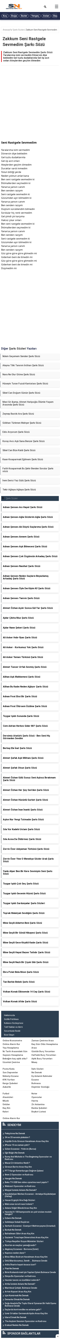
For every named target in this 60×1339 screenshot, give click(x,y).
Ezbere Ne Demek (13, 1218)
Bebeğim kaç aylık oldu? (15, 1058)
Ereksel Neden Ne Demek (17, 1325)
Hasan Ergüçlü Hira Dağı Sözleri (20, 1200)
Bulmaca (36, 1083)
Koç (5, 15)
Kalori (6, 1111)
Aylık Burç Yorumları (41, 1058)
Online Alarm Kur (11, 1044)
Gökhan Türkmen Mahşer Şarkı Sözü (21, 422)
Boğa (14, 15)
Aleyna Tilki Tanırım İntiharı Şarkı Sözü (23, 365)
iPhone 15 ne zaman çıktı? (17, 1145)
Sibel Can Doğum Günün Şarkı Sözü (21, 392)
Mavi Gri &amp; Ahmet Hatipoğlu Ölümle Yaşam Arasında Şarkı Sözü (27, 403)
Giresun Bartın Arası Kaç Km (18, 1167)
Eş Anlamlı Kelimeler (41, 1076)
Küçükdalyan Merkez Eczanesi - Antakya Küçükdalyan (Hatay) (30, 1195)
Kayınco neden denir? (15, 1253)
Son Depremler (10, 1072)
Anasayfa (7, 30)
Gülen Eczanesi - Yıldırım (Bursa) (20, 1149)
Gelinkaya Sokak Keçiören (17, 1222)
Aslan (46, 15)
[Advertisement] (30, 106)
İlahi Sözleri (37, 1069)
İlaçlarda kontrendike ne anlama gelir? (23, 1309)
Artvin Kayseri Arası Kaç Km (18, 1291)
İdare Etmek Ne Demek (15, 1317)
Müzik (6, 1101)
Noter (34, 1093)
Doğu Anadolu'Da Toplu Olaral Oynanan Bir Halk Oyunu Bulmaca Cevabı (30, 1304)
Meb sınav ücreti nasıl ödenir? (19, 1204)
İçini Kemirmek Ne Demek (16, 1295)
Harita (34, 1101)
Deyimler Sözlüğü (40, 1087)
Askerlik (7, 1087)
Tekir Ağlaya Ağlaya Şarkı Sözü (19, 489)
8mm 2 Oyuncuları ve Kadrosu (19, 1174)
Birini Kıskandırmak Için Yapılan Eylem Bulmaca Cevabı (30, 1272)
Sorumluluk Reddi (12, 1031)
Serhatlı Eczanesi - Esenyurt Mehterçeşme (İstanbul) (30, 1226)
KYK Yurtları (9, 1079)
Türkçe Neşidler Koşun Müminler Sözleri (24, 1241)
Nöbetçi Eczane (10, 1076)
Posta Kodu (9, 1069)
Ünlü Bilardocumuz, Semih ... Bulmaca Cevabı (26, 1261)
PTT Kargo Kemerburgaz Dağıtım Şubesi (24, 1171)
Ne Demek (36, 1072)
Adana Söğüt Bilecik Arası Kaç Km (21, 1208)
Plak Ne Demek (12, 1268)
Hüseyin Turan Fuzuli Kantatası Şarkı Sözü (25, 383)
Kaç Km (6, 1108)
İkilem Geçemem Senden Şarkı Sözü (21, 356)
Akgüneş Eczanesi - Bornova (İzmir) (22, 1249)
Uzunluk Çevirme (11, 1062)
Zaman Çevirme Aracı (42, 1040)
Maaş (34, 1062)
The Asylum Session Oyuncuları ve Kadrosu (25, 1321)
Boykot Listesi (38, 1111)
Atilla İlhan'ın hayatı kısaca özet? (20, 1264)
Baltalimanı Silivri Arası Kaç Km (19, 1233)
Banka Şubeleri (39, 1108)
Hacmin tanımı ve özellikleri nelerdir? (22, 1280)
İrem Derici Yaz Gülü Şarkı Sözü (19, 480)
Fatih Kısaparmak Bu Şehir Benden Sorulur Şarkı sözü (27, 470)
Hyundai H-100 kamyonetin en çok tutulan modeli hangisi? (28, 1213)
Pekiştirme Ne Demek (15, 1133)
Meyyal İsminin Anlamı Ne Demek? (21, 1190)
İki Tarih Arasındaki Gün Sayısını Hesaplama (15, 1053)
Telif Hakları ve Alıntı (13, 1027)
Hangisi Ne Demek (13, 1178)
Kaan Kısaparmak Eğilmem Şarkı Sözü (22, 459)
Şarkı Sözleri (18, 30)
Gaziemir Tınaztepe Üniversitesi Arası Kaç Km (26, 1237)
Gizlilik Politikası (11, 1019)
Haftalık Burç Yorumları (43, 1055)
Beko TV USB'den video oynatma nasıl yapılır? (26, 1182)
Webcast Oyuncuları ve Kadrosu (20, 1186)
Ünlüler (6, 1104)
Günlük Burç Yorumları (43, 1051)
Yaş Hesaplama (11, 1047)
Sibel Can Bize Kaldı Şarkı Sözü (18, 450)
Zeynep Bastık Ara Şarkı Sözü (18, 413)
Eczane (35, 1079)
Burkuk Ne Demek (13, 1230)
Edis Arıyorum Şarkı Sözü (16, 432)
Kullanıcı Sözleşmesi (13, 1023)
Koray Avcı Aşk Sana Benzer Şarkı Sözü (23, 441)
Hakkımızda (9, 1015)
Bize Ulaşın (9, 1035)
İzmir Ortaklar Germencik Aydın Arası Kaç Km (26, 1313)
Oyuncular (36, 1097)
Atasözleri (8, 1097)
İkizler (24, 15)
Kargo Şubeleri (10, 1083)
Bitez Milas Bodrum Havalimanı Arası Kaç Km (26, 1257)
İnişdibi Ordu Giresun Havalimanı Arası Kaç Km (27, 1141)
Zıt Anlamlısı (38, 1104)
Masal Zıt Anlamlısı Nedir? (17, 1163)
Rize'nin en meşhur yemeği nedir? (20, 1245)
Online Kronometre (12, 1040)
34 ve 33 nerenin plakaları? (17, 1137)
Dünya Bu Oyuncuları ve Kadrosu (20, 1276)
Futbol (6, 1093)
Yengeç (35, 15)
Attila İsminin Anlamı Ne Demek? (20, 1284)
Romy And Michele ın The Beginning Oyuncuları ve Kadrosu (28, 1158)
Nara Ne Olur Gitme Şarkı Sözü (18, 374)
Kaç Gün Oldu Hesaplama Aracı (44, 1046)
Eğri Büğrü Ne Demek (14, 1153)
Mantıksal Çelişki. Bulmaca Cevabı (21, 1288)
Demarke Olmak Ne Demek (17, 1299)
